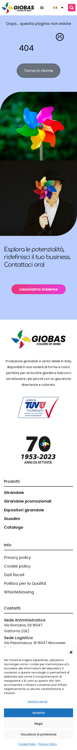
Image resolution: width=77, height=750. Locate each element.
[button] (71, 652)
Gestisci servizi (38, 701)
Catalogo (13, 527)
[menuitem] (57, 7)
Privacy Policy (47, 744)
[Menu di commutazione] (42, 8)
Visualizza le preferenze (38, 734)
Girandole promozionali (27, 501)
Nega (38, 724)
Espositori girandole (24, 510)
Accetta (38, 713)
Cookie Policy (27, 744)
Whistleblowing (19, 592)
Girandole (14, 492)
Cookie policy (17, 566)
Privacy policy (17, 557)
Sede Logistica (18, 638)
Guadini (12, 518)
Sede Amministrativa (24, 620)
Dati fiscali (14, 575)
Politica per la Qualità (25, 583)
